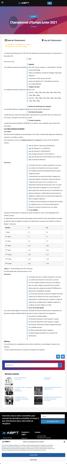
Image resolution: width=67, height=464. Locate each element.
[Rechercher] (60, 365)
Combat (33, 16)
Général (34, 26)
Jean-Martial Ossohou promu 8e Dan (53, 387)
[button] (64, 442)
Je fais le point (47, 377)
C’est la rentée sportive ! (20, 377)
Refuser (33, 460)
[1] (4, 350)
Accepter (33, 455)
